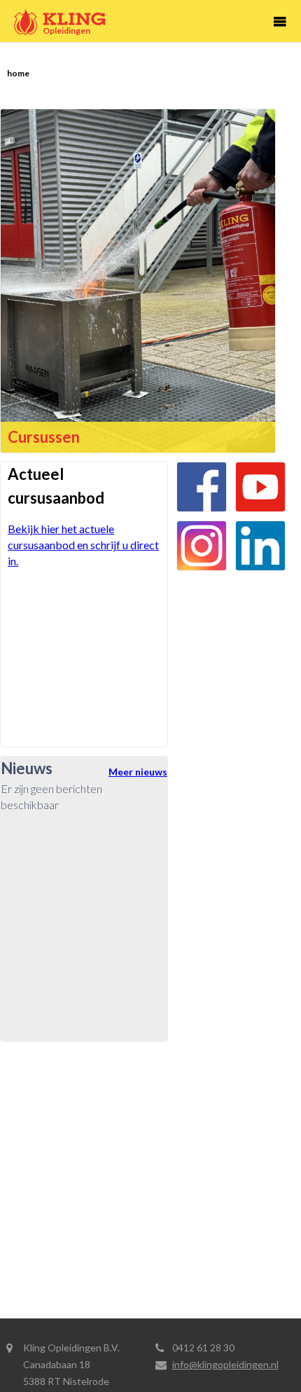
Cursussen (44, 436)
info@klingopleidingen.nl (225, 1364)
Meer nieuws (137, 772)
